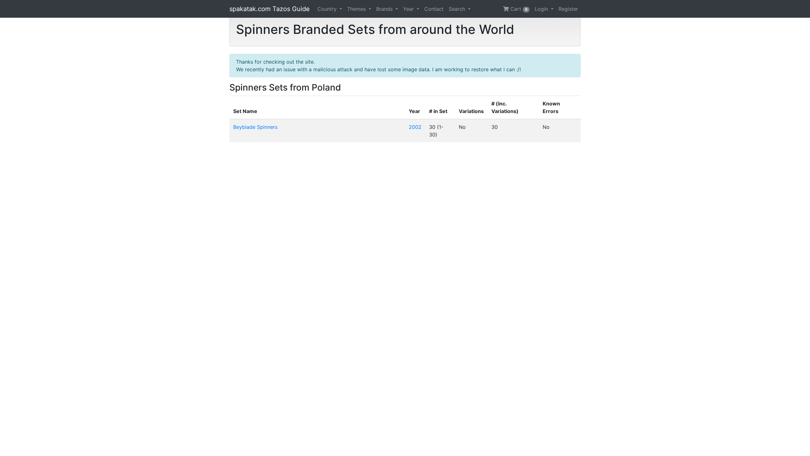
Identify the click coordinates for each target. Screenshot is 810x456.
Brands (385, 9)
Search (458, 9)
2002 (415, 127)
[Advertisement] (405, 235)
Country (327, 9)
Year (409, 9)
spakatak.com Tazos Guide (269, 9)
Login (542, 9)
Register (568, 9)
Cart (518, 9)
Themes (357, 9)
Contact (434, 9)
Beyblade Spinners (255, 127)
